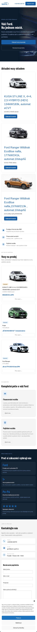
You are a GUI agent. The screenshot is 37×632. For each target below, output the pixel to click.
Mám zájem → (18, 299)
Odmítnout (19, 623)
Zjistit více (7, 413)
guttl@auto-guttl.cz (13, 549)
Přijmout (18, 618)
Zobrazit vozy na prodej (18, 42)
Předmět (5, 583)
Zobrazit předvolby (18, 628)
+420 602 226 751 (19, 3)
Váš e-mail (6, 576)
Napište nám (30, 3)
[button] (34, 601)
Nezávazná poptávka (18, 48)
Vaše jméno (6, 569)
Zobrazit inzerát (10, 116)
